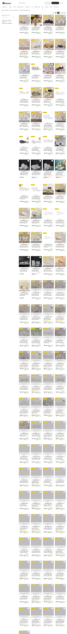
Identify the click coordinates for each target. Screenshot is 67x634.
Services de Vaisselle (13, 10)
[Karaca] (7, 3)
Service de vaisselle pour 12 (24, 10)
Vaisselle (6, 10)
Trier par (62, 12)
